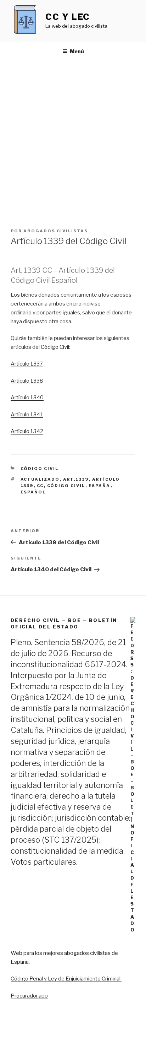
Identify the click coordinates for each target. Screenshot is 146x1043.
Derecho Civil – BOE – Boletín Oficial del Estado (64, 623)
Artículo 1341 (27, 414)
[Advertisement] (73, 138)
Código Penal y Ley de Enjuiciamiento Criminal (66, 979)
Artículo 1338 (27, 381)
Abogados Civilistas (55, 230)
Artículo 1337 (27, 364)
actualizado (40, 479)
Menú (77, 51)
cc (40, 485)
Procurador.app (29, 996)
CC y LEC (67, 17)
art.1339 (76, 479)
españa (100, 485)
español (33, 492)
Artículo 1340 (27, 397)
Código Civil (55, 347)
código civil (66, 485)
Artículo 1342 (27, 431)
